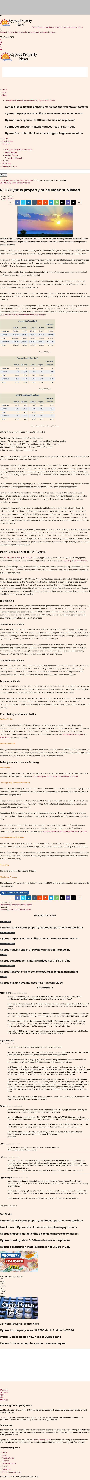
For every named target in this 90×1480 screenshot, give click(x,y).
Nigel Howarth (7, 199)
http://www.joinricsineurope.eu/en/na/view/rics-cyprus (55, 776)
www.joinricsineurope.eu (73, 734)
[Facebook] (0, 39)
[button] (0, 178)
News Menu (9, 180)
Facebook (4, 1390)
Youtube (5, 1400)
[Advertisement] (45, 72)
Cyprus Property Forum (41, 1440)
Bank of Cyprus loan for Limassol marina (15, 910)
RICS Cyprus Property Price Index (18, 557)
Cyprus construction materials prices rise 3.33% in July (40, 126)
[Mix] (45, 202)
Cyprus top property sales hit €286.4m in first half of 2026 (37, 1330)
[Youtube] (1, 49)
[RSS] (0, 44)
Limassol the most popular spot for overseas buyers (33, 1343)
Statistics (4, 954)
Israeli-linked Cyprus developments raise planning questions (38, 1227)
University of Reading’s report (74, 560)
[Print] (73, 202)
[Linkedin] (1, 42)
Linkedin (5, 1392)
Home (2, 180)
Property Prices (29, 101)
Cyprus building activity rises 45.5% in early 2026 (31, 982)
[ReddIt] (39, 202)
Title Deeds (50, 101)
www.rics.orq (5, 737)
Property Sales (40, 101)
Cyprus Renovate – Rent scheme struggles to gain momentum (44, 133)
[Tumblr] (34, 202)
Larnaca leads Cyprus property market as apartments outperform (46, 106)
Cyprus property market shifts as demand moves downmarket (44, 113)
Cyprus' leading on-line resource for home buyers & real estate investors (27, 32)
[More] (79, 202)
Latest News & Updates (14, 101)
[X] (1, 47)
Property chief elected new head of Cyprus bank (30, 1336)
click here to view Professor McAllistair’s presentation (23, 315)
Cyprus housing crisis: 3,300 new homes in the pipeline (40, 120)
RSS (2, 1395)
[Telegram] (51, 202)
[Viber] (68, 202)
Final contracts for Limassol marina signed (16, 905)
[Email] (62, 202)
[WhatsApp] (56, 202)
